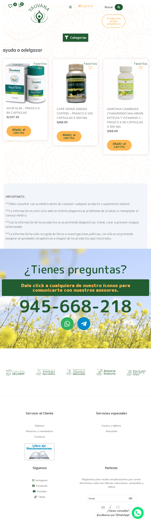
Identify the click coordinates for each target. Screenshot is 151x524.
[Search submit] (119, 7)
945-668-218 (75, 306)
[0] (11, 6)
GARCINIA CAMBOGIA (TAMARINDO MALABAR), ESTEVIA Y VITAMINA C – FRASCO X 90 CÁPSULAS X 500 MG (125, 117)
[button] (70, 7)
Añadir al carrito (18, 131)
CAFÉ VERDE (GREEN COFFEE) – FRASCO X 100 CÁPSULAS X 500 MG (75, 113)
